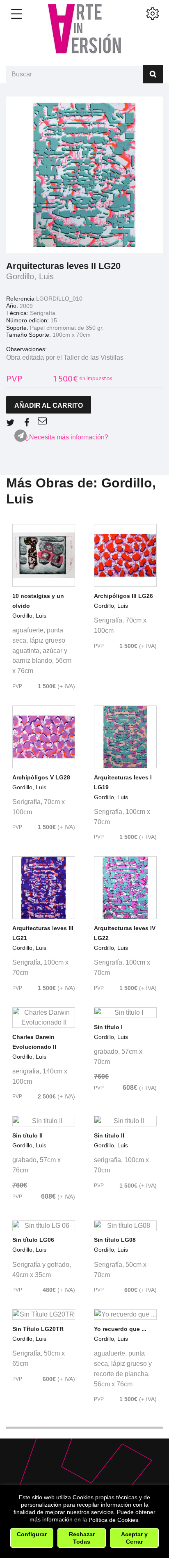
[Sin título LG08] (125, 1226)
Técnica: (17, 313)
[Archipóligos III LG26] (125, 555)
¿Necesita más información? (66, 437)
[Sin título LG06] (44, 1226)
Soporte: (17, 327)
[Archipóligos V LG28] (44, 737)
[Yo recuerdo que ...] (125, 1314)
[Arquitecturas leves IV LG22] (125, 888)
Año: (12, 305)
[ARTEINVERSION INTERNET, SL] (84, 28)
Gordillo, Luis (30, 276)
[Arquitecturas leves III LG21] (44, 888)
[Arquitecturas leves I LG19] (125, 737)
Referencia (20, 298)
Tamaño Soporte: (28, 334)
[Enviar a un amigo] (42, 421)
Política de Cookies (113, 1520)
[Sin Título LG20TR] (44, 1314)
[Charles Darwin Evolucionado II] (44, 1017)
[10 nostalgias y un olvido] (44, 555)
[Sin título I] (125, 1013)
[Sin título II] (44, 1121)
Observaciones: (26, 349)
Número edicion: (27, 320)
